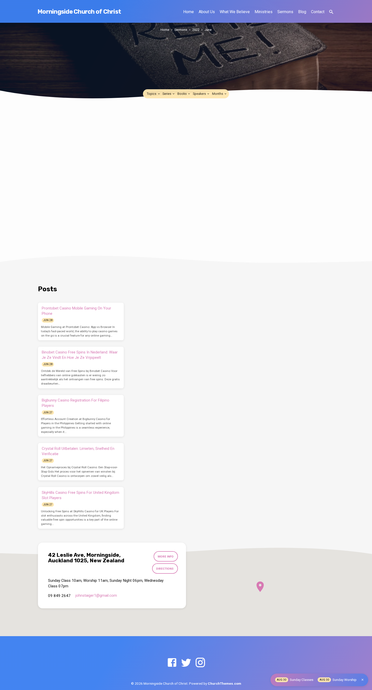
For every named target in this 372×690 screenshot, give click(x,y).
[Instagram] (200, 663)
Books (182, 94)
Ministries (264, 11)
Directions (165, 568)
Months (218, 94)
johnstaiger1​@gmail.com (96, 595)
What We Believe (235, 11)
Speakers (200, 94)
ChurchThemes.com (224, 683)
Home (188, 11)
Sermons (285, 11)
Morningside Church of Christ (79, 11)
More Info (166, 556)
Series (167, 94)
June (208, 30)
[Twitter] (186, 663)
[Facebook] (172, 663)
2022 (195, 30)
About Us (207, 11)
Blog (302, 11)
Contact (317, 11)
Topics (152, 94)
